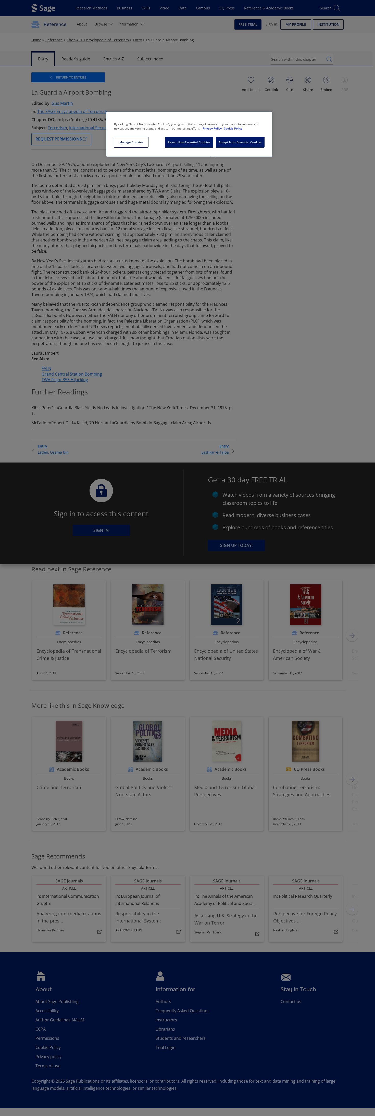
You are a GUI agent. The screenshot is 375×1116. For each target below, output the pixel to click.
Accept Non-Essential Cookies (240, 142)
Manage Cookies (131, 142)
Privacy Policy (212, 128)
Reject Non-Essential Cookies (189, 142)
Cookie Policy (233, 128)
